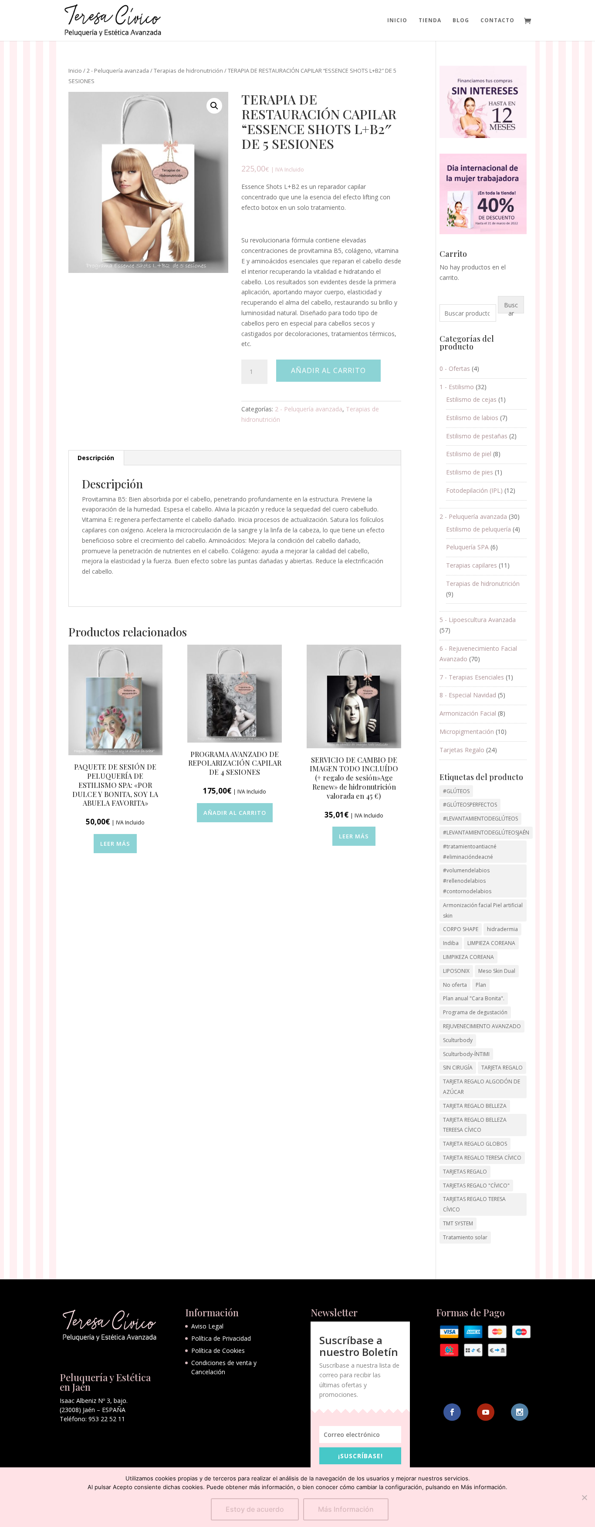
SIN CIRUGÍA (458, 1067)
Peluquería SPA (467, 547)
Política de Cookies (218, 1350)
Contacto (497, 20)
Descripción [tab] (96, 458)
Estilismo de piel (468, 454)
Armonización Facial (467, 713)
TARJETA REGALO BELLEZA (475, 1106)
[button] (214, 106)
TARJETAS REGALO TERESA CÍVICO (474, 1204)
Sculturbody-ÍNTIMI (466, 1054)
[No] (584, 1497)
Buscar (511, 307)
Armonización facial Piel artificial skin (483, 910)
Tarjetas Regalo (461, 750)
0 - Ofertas (454, 368)
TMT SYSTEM (458, 1223)
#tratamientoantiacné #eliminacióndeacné (470, 852)
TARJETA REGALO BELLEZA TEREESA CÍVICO (475, 1125)
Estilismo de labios (472, 418)
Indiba (451, 943)
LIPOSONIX (456, 971)
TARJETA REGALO (502, 1067)
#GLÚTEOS (456, 791)
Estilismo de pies (469, 472)
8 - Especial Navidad (467, 695)
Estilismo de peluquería (478, 529)
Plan (481, 985)
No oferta (455, 985)
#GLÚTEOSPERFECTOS (470, 804)
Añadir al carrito (328, 370)
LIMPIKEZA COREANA (468, 957)
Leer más (115, 844)
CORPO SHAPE (460, 929)
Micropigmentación (466, 731)
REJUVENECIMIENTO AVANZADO (482, 1026)
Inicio (397, 20)
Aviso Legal (207, 1326)
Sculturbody (458, 1040)
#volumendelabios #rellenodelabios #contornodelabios (467, 881)
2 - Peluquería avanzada (118, 70)
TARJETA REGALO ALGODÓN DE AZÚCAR (481, 1087)
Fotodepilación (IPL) (474, 490)
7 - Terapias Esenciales (471, 677)
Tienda (430, 20)
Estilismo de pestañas (476, 436)
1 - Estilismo (456, 387)
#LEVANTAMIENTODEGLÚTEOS (480, 818)
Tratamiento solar (465, 1237)
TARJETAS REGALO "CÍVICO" (476, 1185)
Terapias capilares (471, 565)
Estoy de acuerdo (255, 1509)
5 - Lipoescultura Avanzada (477, 620)
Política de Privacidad (221, 1338)
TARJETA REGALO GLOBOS (475, 1143)
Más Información (346, 1509)
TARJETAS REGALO (465, 1171)
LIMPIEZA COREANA (491, 943)
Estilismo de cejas (471, 399)
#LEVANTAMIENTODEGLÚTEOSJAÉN (486, 832)
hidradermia (502, 929)
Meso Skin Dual (496, 971)
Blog (461, 20)
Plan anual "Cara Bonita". (473, 998)
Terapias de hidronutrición (188, 70)
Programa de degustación (475, 1012)
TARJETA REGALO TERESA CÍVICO (482, 1157)
